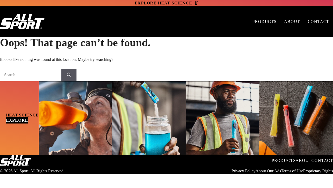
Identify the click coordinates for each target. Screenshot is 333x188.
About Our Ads (268, 171)
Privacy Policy (243, 171)
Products (264, 21)
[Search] (68, 75)
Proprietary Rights (318, 171)
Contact (318, 21)
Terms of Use (292, 171)
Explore (17, 120)
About (292, 21)
